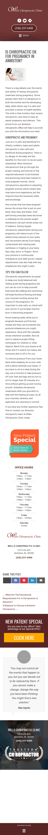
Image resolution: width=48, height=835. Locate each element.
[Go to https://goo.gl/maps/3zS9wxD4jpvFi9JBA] (30, 21)
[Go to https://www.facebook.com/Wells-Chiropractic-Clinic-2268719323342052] (19, 21)
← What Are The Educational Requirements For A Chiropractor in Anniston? (20, 598)
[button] (24, 637)
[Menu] (24, 831)
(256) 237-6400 (24, 557)
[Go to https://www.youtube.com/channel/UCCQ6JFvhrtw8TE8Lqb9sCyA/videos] (25, 21)
